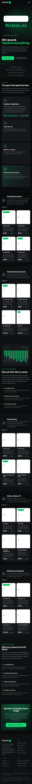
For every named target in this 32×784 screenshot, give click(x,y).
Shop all (4, 207)
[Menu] (28, 2)
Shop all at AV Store (22, 58)
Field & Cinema (20, 745)
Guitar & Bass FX (21, 750)
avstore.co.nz (5, 763)
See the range (7, 58)
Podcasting (20, 748)
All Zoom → (4, 760)
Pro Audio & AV (5, 765)
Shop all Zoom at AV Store (15, 725)
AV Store (20, 773)
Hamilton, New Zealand (23, 760)
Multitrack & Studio (22, 753)
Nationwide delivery (22, 763)
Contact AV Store (21, 765)
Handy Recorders (21, 743)
